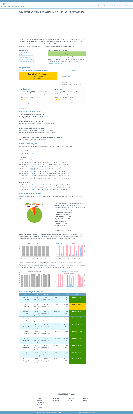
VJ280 (32, 171)
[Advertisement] (66, 27)
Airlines (39, 407)
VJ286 (32, 178)
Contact (55, 412)
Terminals (99, 5)
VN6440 (32, 189)
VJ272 (32, 164)
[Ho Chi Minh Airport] (3, 5)
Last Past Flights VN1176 (27, 61)
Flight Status (23, 52)
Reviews (125, 5)
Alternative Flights (25, 57)
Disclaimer (51, 412)
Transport (106, 5)
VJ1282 (32, 160)
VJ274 (31, 167)
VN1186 (32, 185)
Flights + (93, 5)
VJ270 (32, 162)
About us (59, 412)
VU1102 (32, 153)
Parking (112, 5)
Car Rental (119, 5)
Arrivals (39, 400)
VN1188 (32, 187)
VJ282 (32, 173)
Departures (40, 402)
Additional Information (26, 55)
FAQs (130, 5)
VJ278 (32, 169)
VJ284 (32, 176)
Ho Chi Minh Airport (17, 6)
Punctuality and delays (26, 59)
